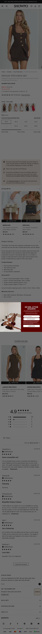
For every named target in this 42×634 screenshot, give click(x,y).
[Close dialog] (41, 303)
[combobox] (24, 319)
